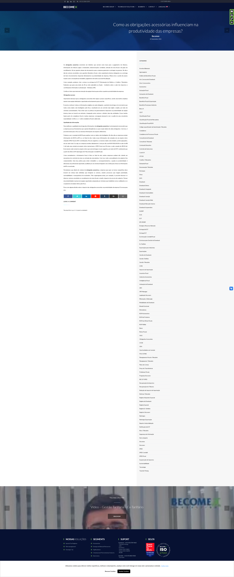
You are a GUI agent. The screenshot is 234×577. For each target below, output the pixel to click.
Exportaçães (143, 251)
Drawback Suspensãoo (145, 207)
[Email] (232, 11)
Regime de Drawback (145, 401)
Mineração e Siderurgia (145, 299)
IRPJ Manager (143, 291)
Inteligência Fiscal (144, 280)
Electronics (96, 556)
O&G (140, 335)
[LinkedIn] (232, 15)
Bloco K (141, 108)
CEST (141, 112)
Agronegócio (143, 72)
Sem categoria (143, 438)
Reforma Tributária (144, 394)
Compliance (142, 130)
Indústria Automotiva (145, 277)
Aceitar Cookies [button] (124, 571)
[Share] (232, 22)
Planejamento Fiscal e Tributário (148, 357)
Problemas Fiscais (144, 372)
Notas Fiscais (143, 332)
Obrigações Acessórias (146, 339)
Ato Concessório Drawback (147, 79)
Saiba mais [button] (164, 566)
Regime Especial (144, 405)
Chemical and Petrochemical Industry (103, 552)
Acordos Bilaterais (144, 68)
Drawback (142, 182)
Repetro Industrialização (146, 423)
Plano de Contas (144, 364)
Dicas (141, 174)
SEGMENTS (141, 6)
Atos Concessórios (144, 83)
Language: (162, 6)
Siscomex (142, 441)
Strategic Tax (69, 549)
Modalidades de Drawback (146, 302)
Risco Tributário (143, 430)
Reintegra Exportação (145, 419)
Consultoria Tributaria (145, 141)
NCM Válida (142, 324)
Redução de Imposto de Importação (149, 390)
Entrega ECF (143, 233)
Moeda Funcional (144, 306)
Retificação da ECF (144, 427)
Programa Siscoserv (145, 375)
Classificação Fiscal (144, 116)
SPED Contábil (143, 452)
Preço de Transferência (146, 368)
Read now (117, 516)
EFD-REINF (142, 222)
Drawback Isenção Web (146, 200)
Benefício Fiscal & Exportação (147, 101)
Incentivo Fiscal (143, 273)
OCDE (141, 343)
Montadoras (142, 310)
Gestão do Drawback (145, 255)
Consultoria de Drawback (146, 138)
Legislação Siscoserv (145, 295)
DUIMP (141, 211)
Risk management (71, 546)
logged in (73, 210)
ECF (140, 218)
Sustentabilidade (144, 463)
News (141, 328)
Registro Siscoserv (144, 412)
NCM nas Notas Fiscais (145, 321)
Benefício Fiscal (143, 97)
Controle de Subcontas (146, 149)
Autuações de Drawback (146, 94)
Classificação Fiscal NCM (146, 123)
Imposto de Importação (146, 269)
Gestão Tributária (144, 262)
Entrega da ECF (143, 229)
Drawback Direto (144, 185)
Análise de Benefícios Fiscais (147, 76)
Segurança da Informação (146, 434)
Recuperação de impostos (146, 383)
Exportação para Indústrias (147, 247)
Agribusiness (97, 549)
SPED (141, 449)
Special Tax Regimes (71, 543)
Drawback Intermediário (146, 193)
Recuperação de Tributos (146, 386)
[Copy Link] (232, 18)
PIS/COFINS (143, 354)
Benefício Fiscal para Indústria (147, 105)
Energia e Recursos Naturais (147, 226)
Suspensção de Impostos (146, 460)
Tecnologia (142, 467)
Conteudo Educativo (145, 145)
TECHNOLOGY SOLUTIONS (126, 6)
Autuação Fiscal (143, 90)
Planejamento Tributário (146, 361)
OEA (140, 346)
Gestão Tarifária (144, 258)
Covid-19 (142, 152)
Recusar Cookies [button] (110, 571)
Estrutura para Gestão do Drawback (149, 240)
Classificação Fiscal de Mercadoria (149, 119)
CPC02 (141, 156)
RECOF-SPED (143, 379)
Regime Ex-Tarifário (144, 408)
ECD (140, 215)
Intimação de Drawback (146, 284)
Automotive (96, 543)
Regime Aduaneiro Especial (147, 397)
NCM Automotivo (144, 313)
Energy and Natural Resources (101, 546)
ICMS (141, 266)
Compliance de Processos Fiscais (148, 134)
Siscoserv (142, 445)
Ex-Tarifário (142, 244)
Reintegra (142, 416)
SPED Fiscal (142, 456)
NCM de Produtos (144, 317)
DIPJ (140, 178)
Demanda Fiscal (143, 163)
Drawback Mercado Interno (147, 204)
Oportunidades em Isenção (147, 350)
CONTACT (151, 6)
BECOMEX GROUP (108, 6)
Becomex (155, 36)
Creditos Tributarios (145, 160)
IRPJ (140, 288)
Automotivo (142, 87)
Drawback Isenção (144, 196)
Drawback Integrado (145, 189)
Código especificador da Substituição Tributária (152, 127)
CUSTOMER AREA (165, 1)
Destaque (142, 171)
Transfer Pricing (144, 471)
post (78, 119)
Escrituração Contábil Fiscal (147, 236)
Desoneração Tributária (146, 167)
